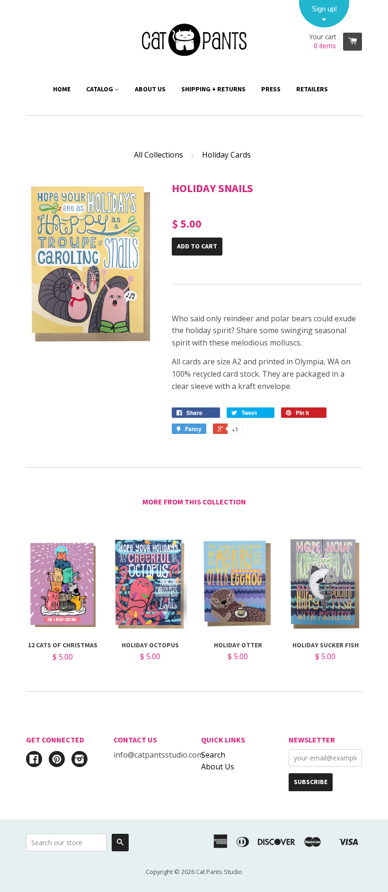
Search (213, 755)
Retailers (312, 89)
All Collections (158, 155)
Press (271, 89)
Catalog (100, 89)
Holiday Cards (226, 155)
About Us (150, 89)
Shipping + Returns (213, 89)
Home (62, 89)
